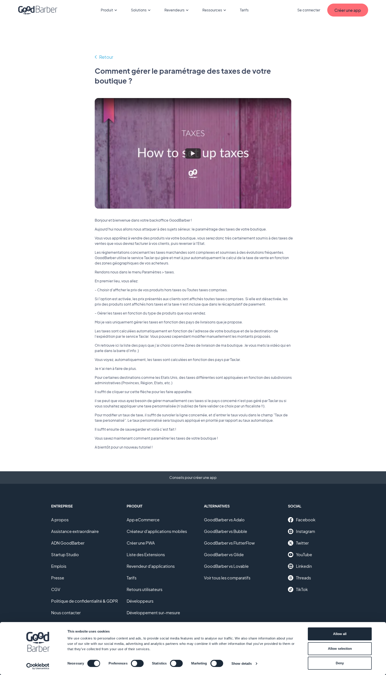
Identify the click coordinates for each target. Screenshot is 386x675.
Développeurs (140, 601)
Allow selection (340, 648)
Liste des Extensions (146, 554)
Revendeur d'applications (151, 566)
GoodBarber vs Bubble (225, 531)
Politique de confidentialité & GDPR (84, 601)
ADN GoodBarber (67, 542)
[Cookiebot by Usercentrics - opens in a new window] (37, 666)
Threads (303, 577)
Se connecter (308, 10)
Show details (241, 663)
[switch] (137, 663)
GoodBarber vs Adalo (224, 519)
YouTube (304, 554)
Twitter (302, 542)
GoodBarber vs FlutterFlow (229, 542)
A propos (60, 519)
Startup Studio (65, 554)
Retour (106, 57)
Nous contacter (66, 612)
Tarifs (244, 10)
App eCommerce (143, 519)
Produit (107, 10)
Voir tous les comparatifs (227, 577)
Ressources (212, 10)
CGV (55, 589)
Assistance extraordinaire (75, 531)
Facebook (305, 519)
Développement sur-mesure (153, 612)
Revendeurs (174, 10)
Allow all (339, 634)
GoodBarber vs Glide (224, 554)
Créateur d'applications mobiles (157, 531)
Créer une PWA (141, 542)
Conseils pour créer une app (193, 477)
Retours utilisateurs (144, 589)
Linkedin (304, 566)
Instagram (305, 531)
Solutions (139, 10)
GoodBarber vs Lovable (226, 566)
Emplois (58, 566)
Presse (57, 577)
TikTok (302, 589)
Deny (340, 663)
